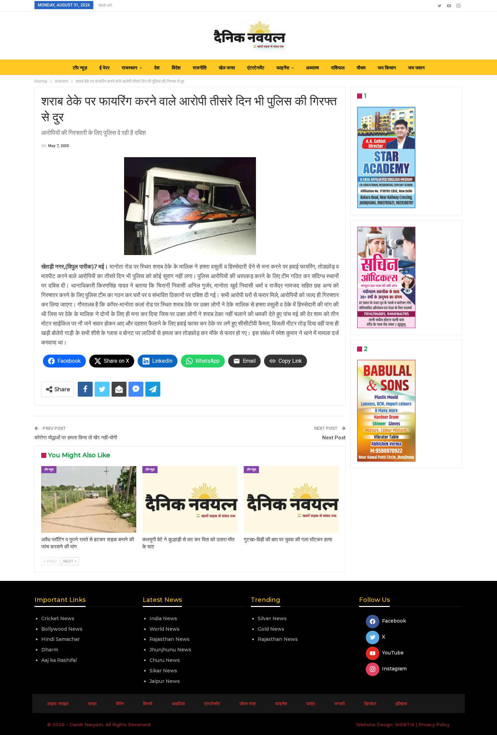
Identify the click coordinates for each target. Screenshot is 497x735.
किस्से (147, 703)
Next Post (334, 438)
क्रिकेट (370, 703)
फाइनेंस (283, 67)
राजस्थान (129, 67)
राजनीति (200, 67)
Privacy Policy (434, 724)
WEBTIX (405, 724)
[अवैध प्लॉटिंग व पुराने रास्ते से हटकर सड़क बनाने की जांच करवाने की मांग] (88, 499)
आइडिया (178, 703)
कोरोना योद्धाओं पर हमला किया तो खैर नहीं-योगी (75, 438)
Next (68, 561)
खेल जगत (227, 67)
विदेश (176, 67)
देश (157, 67)
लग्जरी (339, 703)
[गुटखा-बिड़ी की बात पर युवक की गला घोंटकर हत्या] (291, 499)
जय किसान (387, 67)
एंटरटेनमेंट (255, 67)
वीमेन (120, 703)
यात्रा (92, 703)
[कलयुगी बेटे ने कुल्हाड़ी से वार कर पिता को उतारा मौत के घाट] (189, 499)
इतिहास (401, 703)
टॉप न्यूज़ (80, 67)
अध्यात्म (312, 67)
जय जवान (416, 67)
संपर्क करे (105, 5)
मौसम (361, 67)
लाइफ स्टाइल (58, 703)
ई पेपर (104, 67)
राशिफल (338, 67)
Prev (51, 561)
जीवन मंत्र (247, 703)
